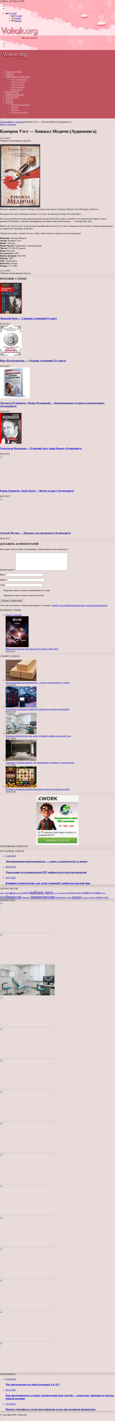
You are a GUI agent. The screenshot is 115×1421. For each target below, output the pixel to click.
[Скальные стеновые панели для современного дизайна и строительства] (21, 760)
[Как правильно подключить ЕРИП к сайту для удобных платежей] (27, 1152)
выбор (26, 892)
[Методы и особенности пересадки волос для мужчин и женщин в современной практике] (27, 1183)
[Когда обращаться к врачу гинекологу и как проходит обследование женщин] (27, 1120)
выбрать (37, 892)
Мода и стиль (14, 72)
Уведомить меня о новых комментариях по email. (26, 590)
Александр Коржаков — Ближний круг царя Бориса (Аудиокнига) (41, 448)
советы (99, 897)
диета (48, 892)
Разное (14, 107)
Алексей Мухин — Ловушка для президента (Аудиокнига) (35, 532)
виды (12, 892)
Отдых (9, 102)
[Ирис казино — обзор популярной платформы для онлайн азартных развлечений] (27, 1309)
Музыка (15, 110)
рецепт (77, 897)
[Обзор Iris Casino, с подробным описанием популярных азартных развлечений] (27, 1246)
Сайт (2, 585)
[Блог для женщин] (19, 39)
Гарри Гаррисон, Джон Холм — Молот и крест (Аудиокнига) (37, 490)
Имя (3, 574)
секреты (91, 897)
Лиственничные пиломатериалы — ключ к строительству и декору (38, 682)
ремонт (68, 897)
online (7, 893)
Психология (17, 89)
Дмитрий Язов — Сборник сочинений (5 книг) (28, 318)
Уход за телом (17, 84)
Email (3, 580)
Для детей (12, 97)
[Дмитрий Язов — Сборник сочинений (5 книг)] (11, 313)
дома (55, 893)
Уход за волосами (19, 79)
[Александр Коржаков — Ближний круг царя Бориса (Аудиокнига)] (11, 443)
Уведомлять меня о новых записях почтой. (23, 595)
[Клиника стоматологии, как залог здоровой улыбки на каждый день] (21, 733)
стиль (106, 897)
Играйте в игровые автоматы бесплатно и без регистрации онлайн (38, 789)
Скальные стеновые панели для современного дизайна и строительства (40, 762)
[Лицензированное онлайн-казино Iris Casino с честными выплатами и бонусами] (27, 1340)
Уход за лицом (18, 82)
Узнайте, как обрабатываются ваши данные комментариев (79, 605)
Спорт (9, 100)
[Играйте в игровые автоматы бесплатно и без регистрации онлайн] (21, 787)
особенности (10, 897)
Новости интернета (20, 105)
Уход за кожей (18, 87)
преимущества (43, 897)
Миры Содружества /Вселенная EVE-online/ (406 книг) (32, 649)
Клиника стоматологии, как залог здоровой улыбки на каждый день (38, 736)
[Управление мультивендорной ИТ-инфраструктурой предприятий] (21, 707)
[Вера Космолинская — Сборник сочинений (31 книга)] (11, 355)
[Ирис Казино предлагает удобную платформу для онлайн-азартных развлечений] (27, 1214)
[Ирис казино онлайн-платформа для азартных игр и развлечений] (27, 1277)
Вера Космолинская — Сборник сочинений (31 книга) (33, 360)
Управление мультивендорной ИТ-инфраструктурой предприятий (37, 709)
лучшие (96, 892)
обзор (103, 893)
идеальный (62, 893)
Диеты (9, 74)
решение (85, 897)
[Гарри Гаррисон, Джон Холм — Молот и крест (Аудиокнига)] (10, 485)
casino (2, 893)
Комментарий (7, 570)
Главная (4, 122)
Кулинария (12, 92)
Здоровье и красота (18, 77)
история (71, 893)
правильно (26, 897)
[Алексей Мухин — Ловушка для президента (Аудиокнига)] (11, 527)
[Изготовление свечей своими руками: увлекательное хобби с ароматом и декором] (27, 1089)
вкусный (19, 893)
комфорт (87, 892)
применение (60, 897)
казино (78, 893)
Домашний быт (15, 94)
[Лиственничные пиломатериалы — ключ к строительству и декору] (21, 680)
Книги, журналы (19, 112)
